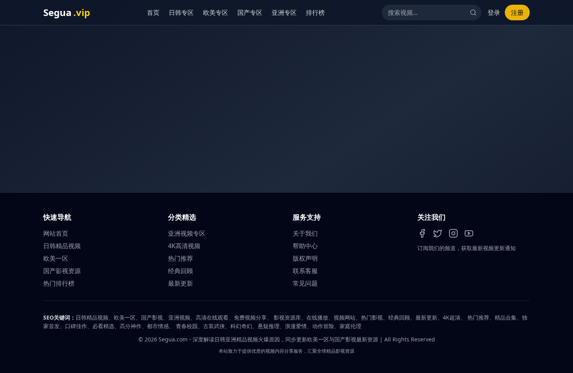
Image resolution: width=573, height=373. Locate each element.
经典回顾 (180, 270)
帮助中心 (305, 246)
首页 (155, 12)
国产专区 (251, 12)
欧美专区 (217, 12)
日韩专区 (183, 12)
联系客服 (305, 270)
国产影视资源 (62, 270)
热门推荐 (180, 258)
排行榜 (317, 12)
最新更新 (180, 283)
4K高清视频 (184, 246)
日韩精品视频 (62, 246)
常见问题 (305, 283)
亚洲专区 (286, 12)
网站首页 (55, 233)
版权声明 (305, 258)
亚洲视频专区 (186, 233)
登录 (494, 12)
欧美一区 (55, 258)
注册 (517, 12)
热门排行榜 (58, 283)
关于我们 (305, 233)
